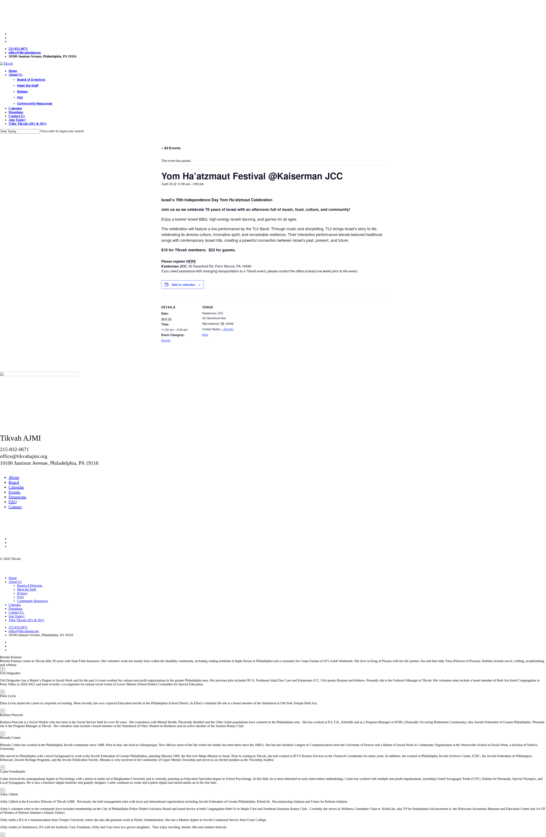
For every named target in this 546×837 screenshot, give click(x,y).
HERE (191, 261)
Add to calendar (183, 284)
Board (14, 482)
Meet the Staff (26, 589)
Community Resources (32, 601)
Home (13, 578)
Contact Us (16, 612)
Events (165, 340)
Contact (15, 506)
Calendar (16, 487)
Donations (17, 497)
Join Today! (17, 616)
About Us (15, 582)
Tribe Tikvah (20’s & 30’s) (26, 620)
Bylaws (22, 593)
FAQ (13, 501)
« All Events (170, 147)
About (14, 477)
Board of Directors (29, 585)
